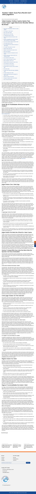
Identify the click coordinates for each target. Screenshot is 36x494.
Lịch (18, 2)
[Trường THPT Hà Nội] (4, 7)
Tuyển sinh (14, 460)
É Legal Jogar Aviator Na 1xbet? (9, 35)
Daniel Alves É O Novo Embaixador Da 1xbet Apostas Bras (17, 446)
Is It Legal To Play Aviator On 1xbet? (9, 47)
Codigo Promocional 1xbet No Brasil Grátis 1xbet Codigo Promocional (7, 446)
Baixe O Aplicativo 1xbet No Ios (9, 60)
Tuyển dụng (11, 2)
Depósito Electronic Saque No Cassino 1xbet (11, 62)
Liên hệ (25, 2)
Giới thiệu (14, 457)
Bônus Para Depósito (7, 51)
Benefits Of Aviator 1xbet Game (9, 76)
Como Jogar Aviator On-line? (8, 43)
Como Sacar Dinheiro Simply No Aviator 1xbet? (11, 41)
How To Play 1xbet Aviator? (8, 79)
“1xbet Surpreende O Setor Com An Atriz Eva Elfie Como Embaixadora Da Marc (29, 446)
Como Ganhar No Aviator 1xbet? (9, 57)
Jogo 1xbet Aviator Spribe (8, 32)
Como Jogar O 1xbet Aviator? (8, 31)
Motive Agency (24, 492)
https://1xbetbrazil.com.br (6, 113)
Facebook (2, 457)
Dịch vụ (15, 2)
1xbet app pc (24, 158)
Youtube (2, 458)
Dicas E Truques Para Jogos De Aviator (10, 59)
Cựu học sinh (21, 2)
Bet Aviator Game (6, 68)
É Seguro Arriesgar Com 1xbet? (9, 72)
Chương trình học (15, 458)
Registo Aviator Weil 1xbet (8, 48)
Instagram (3, 460)
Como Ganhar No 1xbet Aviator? (9, 63)
